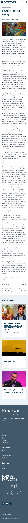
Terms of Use (5, 442)
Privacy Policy (5, 518)
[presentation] (14, 312)
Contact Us (4, 440)
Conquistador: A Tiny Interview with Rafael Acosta (14, 360)
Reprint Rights (5, 458)
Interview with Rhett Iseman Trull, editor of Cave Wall (21, 288)
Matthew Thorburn (8, 395)
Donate (3, 468)
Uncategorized (6, 16)
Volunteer (4, 465)
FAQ (3, 438)
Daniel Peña (7, 364)
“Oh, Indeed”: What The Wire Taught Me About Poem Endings (7, 288)
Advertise (4, 450)
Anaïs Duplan (7, 332)
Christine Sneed (6, 19)
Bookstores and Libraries (8, 453)
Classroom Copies (6, 455)
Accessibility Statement (15, 518)
